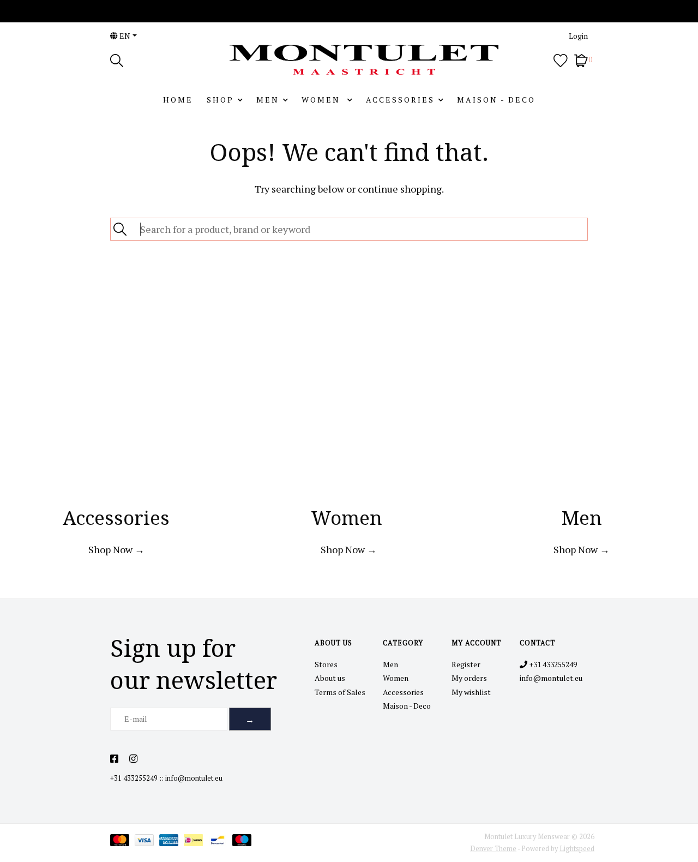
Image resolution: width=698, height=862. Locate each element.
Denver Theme (493, 848)
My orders (469, 678)
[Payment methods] (122, 842)
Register (466, 664)
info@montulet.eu (193, 778)
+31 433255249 (134, 778)
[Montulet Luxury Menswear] (349, 60)
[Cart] (581, 59)
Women (323, 99)
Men (267, 99)
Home (178, 99)
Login (578, 36)
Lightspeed (576, 848)
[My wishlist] (560, 59)
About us (330, 678)
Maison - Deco (496, 99)
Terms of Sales (340, 692)
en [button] (124, 36)
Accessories (400, 99)
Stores (326, 664)
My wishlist (471, 692)
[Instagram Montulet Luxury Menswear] (133, 759)
